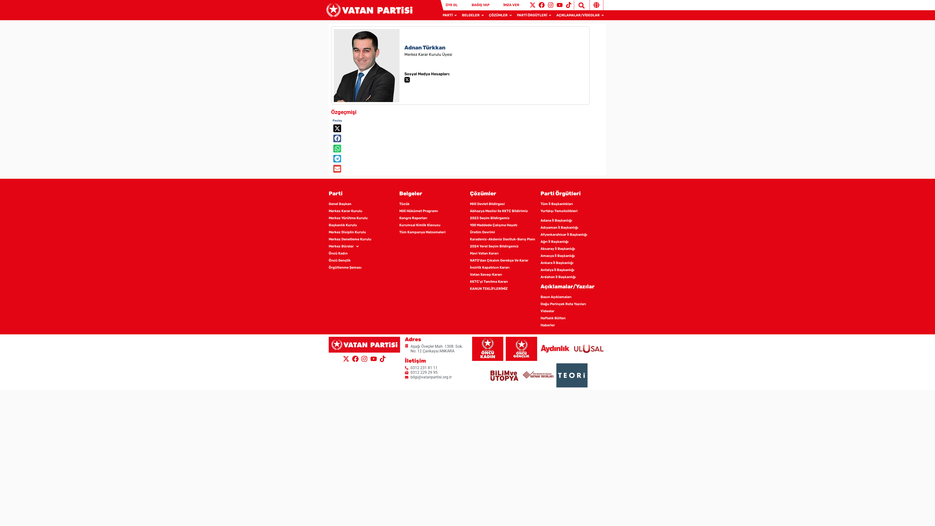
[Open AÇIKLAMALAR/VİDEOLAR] (602, 15)
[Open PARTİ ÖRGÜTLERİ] (550, 15)
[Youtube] (560, 5)
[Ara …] (579, 5)
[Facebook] (542, 5)
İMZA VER (511, 5)
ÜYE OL (452, 5)
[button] (337, 128)
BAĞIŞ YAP (480, 5)
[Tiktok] (569, 5)
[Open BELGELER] (482, 15)
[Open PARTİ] (455, 15)
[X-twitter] (533, 5)
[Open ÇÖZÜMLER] (510, 15)
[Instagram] (551, 5)
